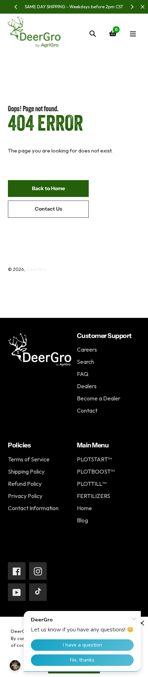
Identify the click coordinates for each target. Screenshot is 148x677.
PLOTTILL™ (91, 483)
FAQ (82, 373)
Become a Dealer (98, 398)
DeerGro (36, 269)
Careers (87, 349)
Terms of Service (29, 459)
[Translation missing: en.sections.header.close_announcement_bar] (142, 6)
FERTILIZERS (93, 495)
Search (85, 361)
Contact (87, 410)
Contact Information (33, 508)
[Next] (131, 6)
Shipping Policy (26, 471)
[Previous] (16, 6)
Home (84, 508)
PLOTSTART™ (94, 459)
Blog (82, 520)
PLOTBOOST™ (96, 471)
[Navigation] (133, 33)
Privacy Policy (25, 495)
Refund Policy (25, 483)
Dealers (87, 386)
